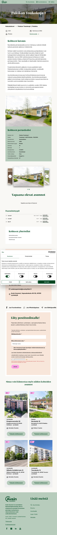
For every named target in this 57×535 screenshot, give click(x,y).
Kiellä (10, 282)
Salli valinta (28, 282)
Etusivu (32, 508)
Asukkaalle (33, 511)
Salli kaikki (46, 282)
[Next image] (47, 176)
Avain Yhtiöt (33, 514)
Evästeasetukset (10, 524)
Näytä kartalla (33, 34)
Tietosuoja (8, 521)
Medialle (32, 517)
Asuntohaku (31, 2)
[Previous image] (10, 176)
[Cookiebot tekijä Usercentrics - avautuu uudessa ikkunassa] (49, 252)
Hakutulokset (9, 26)
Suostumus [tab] (10, 256)
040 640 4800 (16, 285)
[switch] (21, 276)
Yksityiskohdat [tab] (28, 256)
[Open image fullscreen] (28, 176)
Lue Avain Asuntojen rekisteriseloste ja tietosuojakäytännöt (26, 352)
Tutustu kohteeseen (16, 434)
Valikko (52, 2)
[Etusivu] (4, 2)
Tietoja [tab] (47, 256)
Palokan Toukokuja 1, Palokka (28, 26)
